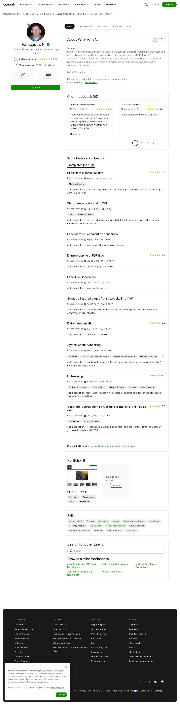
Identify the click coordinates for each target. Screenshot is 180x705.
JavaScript (154, 521)
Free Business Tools (100, 656)
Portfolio (117, 26)
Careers (133, 638)
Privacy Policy (79, 691)
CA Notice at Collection (99, 691)
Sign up (169, 4)
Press (132, 647)
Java (71, 521)
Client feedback (84, 26)
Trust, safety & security (140, 656)
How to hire (20, 625)
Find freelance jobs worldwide (67, 634)
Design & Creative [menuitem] (45, 14)
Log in (156, 4)
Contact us (134, 652)
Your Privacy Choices (125, 691)
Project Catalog (22, 634)
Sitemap (158, 691)
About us (133, 625)
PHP (80, 521)
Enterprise (20, 643)
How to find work (61, 625)
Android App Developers (114, 564)
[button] (48, 44)
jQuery (116, 521)
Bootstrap (103, 521)
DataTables (131, 530)
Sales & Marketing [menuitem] (65, 14)
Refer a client (97, 652)
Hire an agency (22, 638)
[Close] (66, 667)
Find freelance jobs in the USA (67, 638)
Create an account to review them (116, 446)
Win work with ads (61, 643)
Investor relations (137, 634)
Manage (61, 695)
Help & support (98, 625)
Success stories (98, 629)
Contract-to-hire (22, 656)
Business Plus (21, 647)
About (69, 26)
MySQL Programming (79, 530)
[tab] (81, 165)
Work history (103, 26)
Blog (93, 643)
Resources (96, 638)
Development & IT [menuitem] (11, 14)
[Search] (146, 4)
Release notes (98, 661)
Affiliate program (99, 647)
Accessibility (146, 691)
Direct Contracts (22, 661)
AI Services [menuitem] (28, 14)
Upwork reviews (98, 634)
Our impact (134, 643)
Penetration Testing (115, 526)
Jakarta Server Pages (134, 521)
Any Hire (19, 652)
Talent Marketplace (24, 629)
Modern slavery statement (141, 661)
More (107, 14)
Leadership (134, 629)
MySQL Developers (112, 571)
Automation (96, 526)
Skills (128, 26)
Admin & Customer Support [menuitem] (90, 14)
